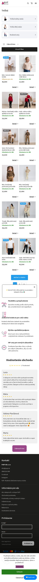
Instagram (5, 478)
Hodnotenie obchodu (19, 360)
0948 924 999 (6, 471)
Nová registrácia (6, 541)
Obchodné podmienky (9, 495)
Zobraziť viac (19, 448)
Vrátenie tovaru (6, 501)
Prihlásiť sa (28, 543)
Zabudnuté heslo (6, 544)
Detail (14, 87)
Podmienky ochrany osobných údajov (13, 498)
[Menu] (36, 3)
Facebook (5, 474)
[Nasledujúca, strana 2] (19, 284)
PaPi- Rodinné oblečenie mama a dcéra (14, 481)
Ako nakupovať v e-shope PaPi (11, 492)
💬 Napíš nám (30, 577)
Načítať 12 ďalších (19, 277)
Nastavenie (19, 567)
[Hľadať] (28, 3)
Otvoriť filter (19, 49)
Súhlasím (20, 572)
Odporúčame (11, 44)
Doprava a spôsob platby (9, 505)
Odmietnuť (19, 578)
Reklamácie (5, 508)
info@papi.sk (6, 468)
